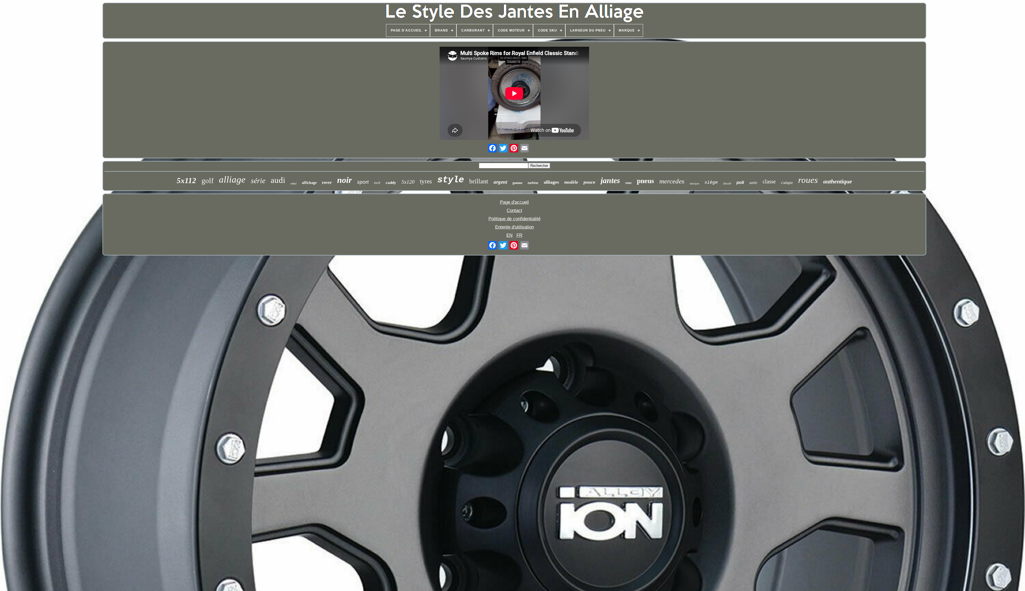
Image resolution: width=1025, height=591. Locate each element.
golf (208, 181)
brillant (478, 181)
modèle (571, 182)
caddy (391, 182)
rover (327, 182)
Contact (514, 210)
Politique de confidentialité (514, 218)
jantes (610, 180)
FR (519, 235)
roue (628, 183)
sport (363, 182)
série (258, 180)
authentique (837, 181)
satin (753, 182)
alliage (232, 179)
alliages (551, 182)
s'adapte (787, 183)
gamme (517, 183)
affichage (309, 183)
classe (769, 181)
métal (294, 183)
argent (500, 182)
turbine (533, 183)
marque (694, 183)
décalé (727, 183)
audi (278, 180)
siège (711, 182)
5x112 (186, 180)
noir (344, 180)
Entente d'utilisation (514, 227)
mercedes (671, 181)
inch (377, 183)
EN (509, 235)
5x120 (408, 182)
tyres (426, 181)
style (450, 180)
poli (740, 182)
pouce (589, 182)
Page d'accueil (514, 202)
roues (808, 180)
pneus (645, 181)
